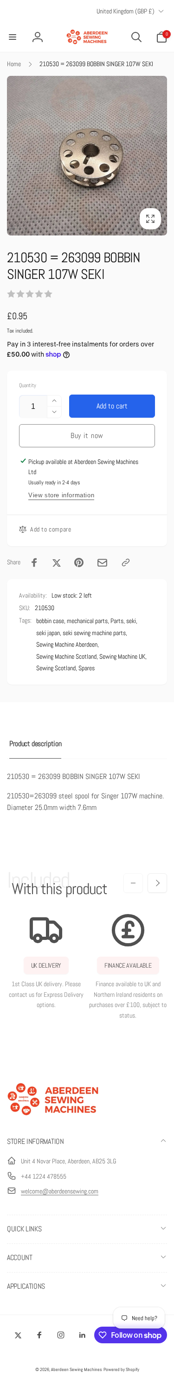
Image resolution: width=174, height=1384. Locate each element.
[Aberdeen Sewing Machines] (53, 1117)
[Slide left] (133, 883)
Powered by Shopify (121, 1369)
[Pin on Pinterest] (79, 562)
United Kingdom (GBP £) (126, 11)
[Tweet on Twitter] (56, 562)
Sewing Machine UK (122, 656)
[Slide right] (157, 883)
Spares (86, 668)
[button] (12, 37)
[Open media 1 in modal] (87, 155)
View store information (61, 495)
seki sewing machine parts (94, 633)
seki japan (48, 633)
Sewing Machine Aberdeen (66, 644)
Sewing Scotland (56, 668)
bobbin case (50, 621)
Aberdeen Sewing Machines (76, 1369)
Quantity (27, 386)
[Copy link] (125, 562)
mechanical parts (87, 621)
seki (131, 621)
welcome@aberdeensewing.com (59, 1191)
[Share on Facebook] (34, 562)
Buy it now (87, 435)
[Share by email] (102, 562)
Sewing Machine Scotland (66, 656)
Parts (116, 621)
